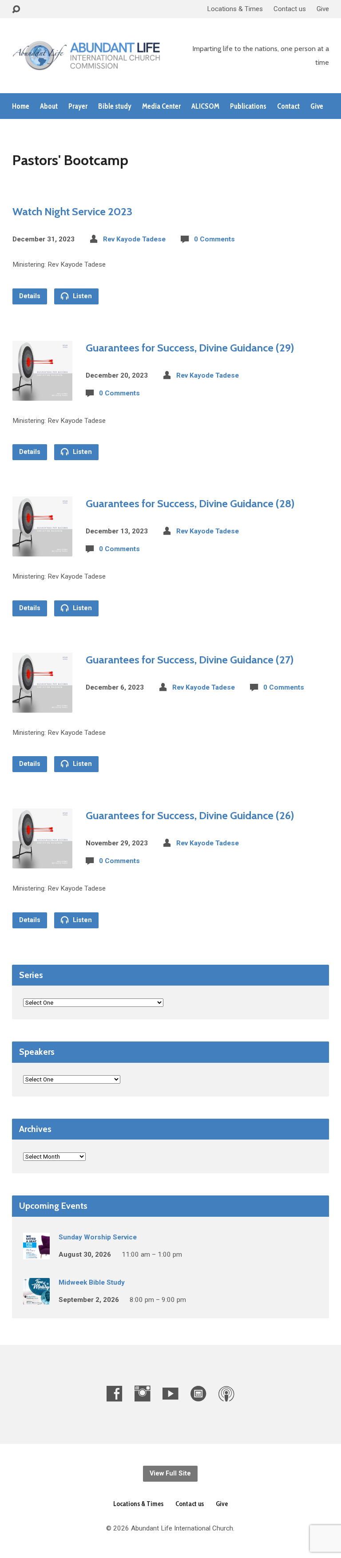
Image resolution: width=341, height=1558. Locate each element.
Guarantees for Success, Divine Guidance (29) (190, 347)
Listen (81, 296)
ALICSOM (205, 106)
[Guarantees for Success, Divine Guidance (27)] (42, 705)
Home (20, 106)
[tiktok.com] (198, 1393)
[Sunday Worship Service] (36, 1253)
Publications (248, 106)
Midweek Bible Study (92, 1282)
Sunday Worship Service (98, 1237)
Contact (288, 106)
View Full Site (170, 1473)
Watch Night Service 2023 (72, 211)
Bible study (114, 106)
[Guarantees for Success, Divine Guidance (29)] (42, 393)
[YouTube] (170, 1393)
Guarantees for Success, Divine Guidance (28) (190, 503)
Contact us (290, 9)
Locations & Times (235, 9)
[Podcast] (226, 1393)
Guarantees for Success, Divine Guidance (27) (189, 659)
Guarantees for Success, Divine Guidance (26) (190, 815)
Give (323, 9)
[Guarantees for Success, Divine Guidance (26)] (42, 861)
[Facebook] (115, 1393)
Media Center (161, 106)
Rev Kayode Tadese (134, 239)
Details (29, 296)
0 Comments (214, 239)
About (49, 106)
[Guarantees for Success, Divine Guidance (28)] (42, 549)
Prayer (77, 106)
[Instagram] (143, 1393)
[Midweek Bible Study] (36, 1298)
